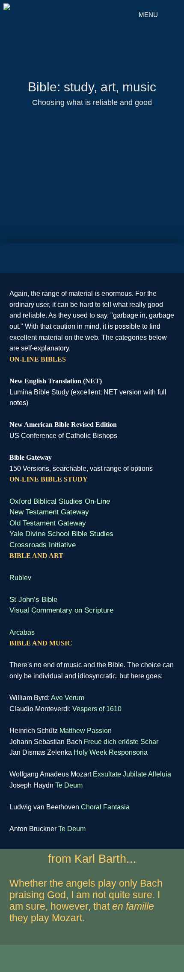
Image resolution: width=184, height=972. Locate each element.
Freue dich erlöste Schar (121, 741)
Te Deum (69, 785)
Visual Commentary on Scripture (61, 610)
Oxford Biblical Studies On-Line (59, 501)
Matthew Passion (85, 730)
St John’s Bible (33, 599)
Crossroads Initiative (42, 545)
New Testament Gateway (49, 512)
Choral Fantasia (105, 807)
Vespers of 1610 (97, 708)
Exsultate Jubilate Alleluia (132, 774)
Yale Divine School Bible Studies (61, 534)
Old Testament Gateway (47, 523)
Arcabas (22, 632)
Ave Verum (67, 697)
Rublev (20, 577)
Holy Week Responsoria (111, 752)
